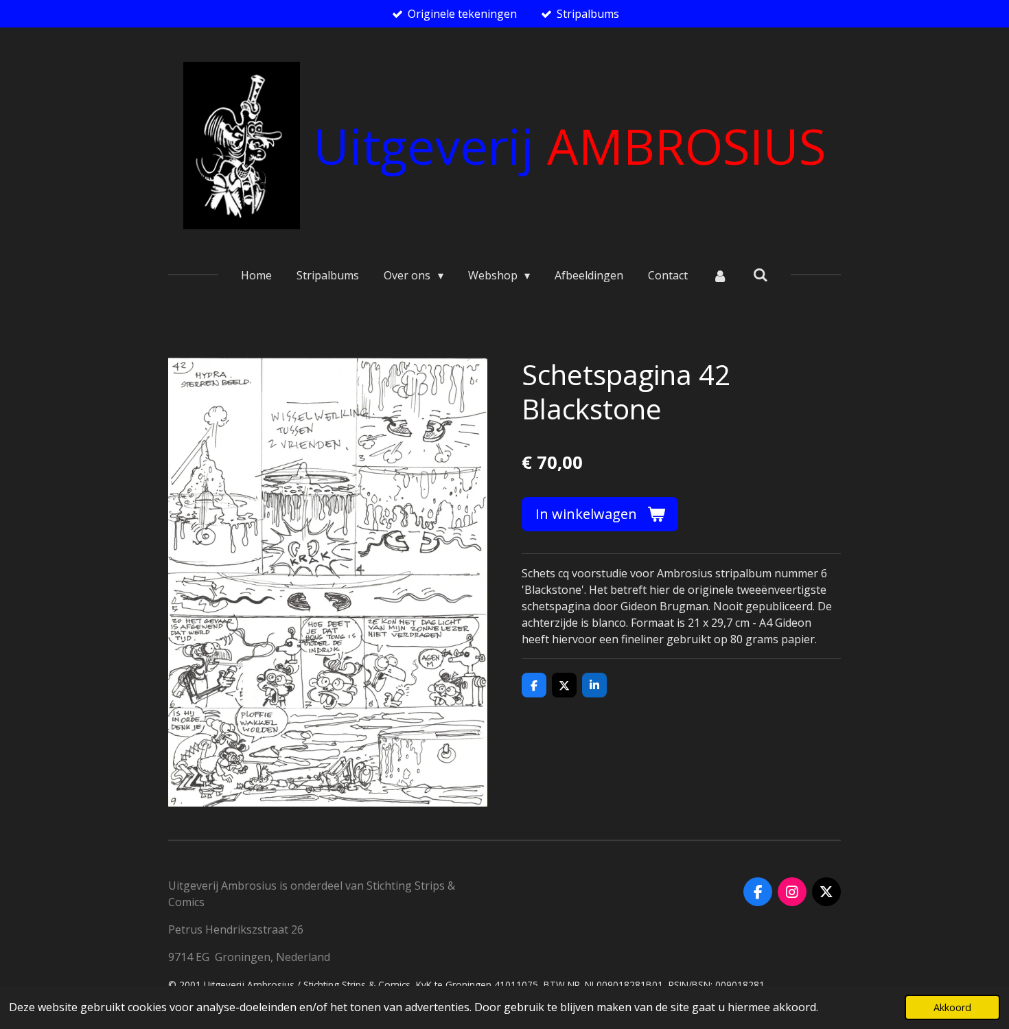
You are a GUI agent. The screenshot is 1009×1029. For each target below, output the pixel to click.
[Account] (720, 275)
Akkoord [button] (952, 1007)
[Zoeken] (759, 275)
